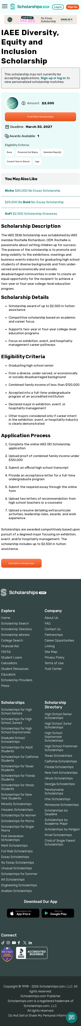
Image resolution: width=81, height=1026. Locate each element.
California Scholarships (61, 761)
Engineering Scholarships (19, 885)
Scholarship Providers (16, 680)
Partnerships (54, 635)
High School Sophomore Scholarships (54, 736)
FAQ (47, 623)
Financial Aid (10, 646)
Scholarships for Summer (19, 874)
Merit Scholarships (14, 845)
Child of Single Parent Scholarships (60, 842)
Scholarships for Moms (17, 821)
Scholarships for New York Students (16, 796)
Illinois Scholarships (59, 778)
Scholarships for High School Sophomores (16, 730)
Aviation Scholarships (16, 891)
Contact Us (53, 629)
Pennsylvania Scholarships (54, 791)
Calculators (9, 663)
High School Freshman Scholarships (61, 748)
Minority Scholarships (16, 804)
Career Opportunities (59, 640)
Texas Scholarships (58, 755)
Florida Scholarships (59, 767)
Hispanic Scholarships (17, 809)
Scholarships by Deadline (56, 812)
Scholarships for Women (18, 815)
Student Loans (11, 657)
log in (61, 78)
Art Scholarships (13, 879)
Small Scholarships (58, 835)
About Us (51, 618)
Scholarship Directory (16, 629)
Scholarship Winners (15, 635)
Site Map (51, 652)
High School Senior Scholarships (58, 716)
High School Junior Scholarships (58, 725)
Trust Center (53, 669)
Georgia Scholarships (60, 784)
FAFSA (6, 652)
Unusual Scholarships (16, 868)
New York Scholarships (61, 772)
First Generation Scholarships (12, 838)
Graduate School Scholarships (13, 739)
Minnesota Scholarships (62, 805)
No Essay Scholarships (17, 862)
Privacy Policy (54, 657)
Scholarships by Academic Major (56, 821)
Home (5, 618)
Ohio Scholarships (57, 799)
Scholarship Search (15, 623)
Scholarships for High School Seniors (16, 711)
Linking (50, 646)
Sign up (47, 78)
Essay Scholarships (15, 857)
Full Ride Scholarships (17, 851)
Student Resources (15, 669)
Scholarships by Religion (62, 829)
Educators (8, 674)
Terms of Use (54, 663)
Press (5, 686)
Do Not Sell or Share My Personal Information (40, 1015)
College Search (12, 640)
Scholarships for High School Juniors (16, 721)
